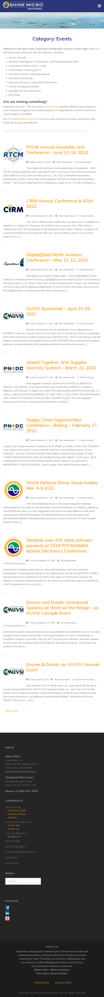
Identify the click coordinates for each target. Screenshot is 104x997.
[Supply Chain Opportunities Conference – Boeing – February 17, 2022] (13, 426)
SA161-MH (14, 825)
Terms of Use (41, 982)
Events (88, 162)
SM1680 (12, 817)
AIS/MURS (11, 857)
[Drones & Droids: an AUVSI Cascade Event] (13, 671)
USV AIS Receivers (16, 833)
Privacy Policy (63, 982)
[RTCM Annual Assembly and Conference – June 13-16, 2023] (13, 154)
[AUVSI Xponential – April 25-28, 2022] (13, 315)
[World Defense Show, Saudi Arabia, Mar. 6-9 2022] (13, 489)
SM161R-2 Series (17, 810)
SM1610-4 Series (17, 814)
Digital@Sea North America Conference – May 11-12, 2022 (57, 257)
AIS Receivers (13, 807)
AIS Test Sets (12, 841)
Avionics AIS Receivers (18, 822)
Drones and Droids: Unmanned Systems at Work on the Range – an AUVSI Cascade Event (62, 608)
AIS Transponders (15, 846)
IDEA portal (52, 106)
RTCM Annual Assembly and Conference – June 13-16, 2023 (57, 149)
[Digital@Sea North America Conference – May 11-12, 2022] (13, 261)
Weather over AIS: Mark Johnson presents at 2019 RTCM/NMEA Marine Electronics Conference (59, 545)
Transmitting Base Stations (20, 852)
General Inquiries (28, 118)
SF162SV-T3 (14, 836)
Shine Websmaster (64, 162)
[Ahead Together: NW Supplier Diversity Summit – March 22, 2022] (13, 369)
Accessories (11, 862)
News (23, 563)
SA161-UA (13, 828)
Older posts (11, 710)
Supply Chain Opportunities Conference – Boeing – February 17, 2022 (62, 425)
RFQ (10, 118)
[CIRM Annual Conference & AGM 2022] (13, 208)
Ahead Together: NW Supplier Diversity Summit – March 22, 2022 (61, 365)
